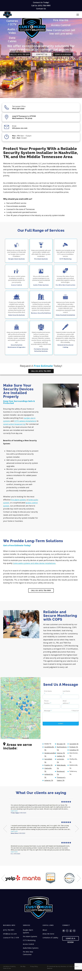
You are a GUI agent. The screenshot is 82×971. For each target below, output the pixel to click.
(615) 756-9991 (8, 930)
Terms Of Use (7, 968)
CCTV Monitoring (29, 940)
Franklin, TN (48, 765)
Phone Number (47, 702)
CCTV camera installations (25, 421)
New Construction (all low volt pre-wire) (61, 31)
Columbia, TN (74, 750)
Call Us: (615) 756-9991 (41, 5)
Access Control (60, 25)
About (45, 930)
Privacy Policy (34, 966)
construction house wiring (14, 424)
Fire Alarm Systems (30, 936)
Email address (66, 702)
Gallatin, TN (61, 756)
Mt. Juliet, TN (61, 744)
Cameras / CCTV (12, 22)
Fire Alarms (60, 20)
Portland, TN (74, 747)
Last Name (66, 692)
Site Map (22, 966)
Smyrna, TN (61, 753)
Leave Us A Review (63, 54)
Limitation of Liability (50, 938)
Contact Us (41, 8)
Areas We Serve (48, 934)
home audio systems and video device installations (34, 563)
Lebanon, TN (48, 780)
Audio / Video (12, 30)
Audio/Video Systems (30, 948)
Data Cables (12, 39)
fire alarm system (18, 500)
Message (61, 711)
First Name (48, 692)
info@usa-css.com (10, 934)
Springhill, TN (74, 744)
